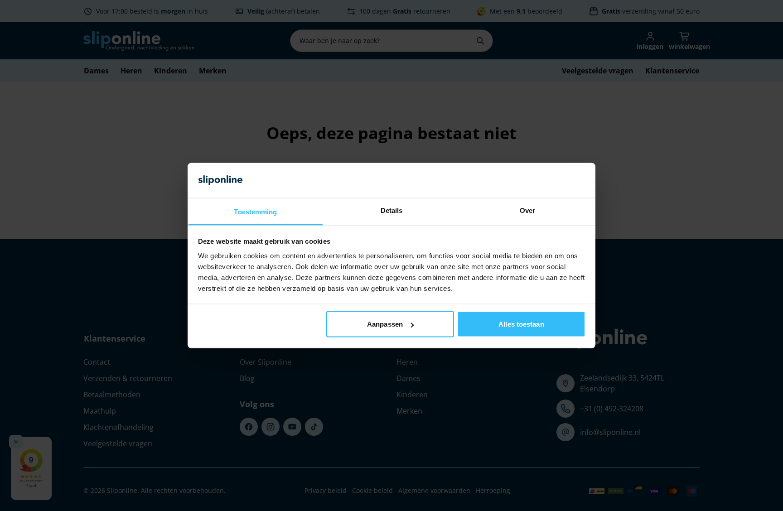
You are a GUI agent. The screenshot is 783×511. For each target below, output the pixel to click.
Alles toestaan (521, 324)
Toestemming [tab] (255, 211)
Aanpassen (385, 324)
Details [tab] (392, 210)
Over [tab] (527, 210)
